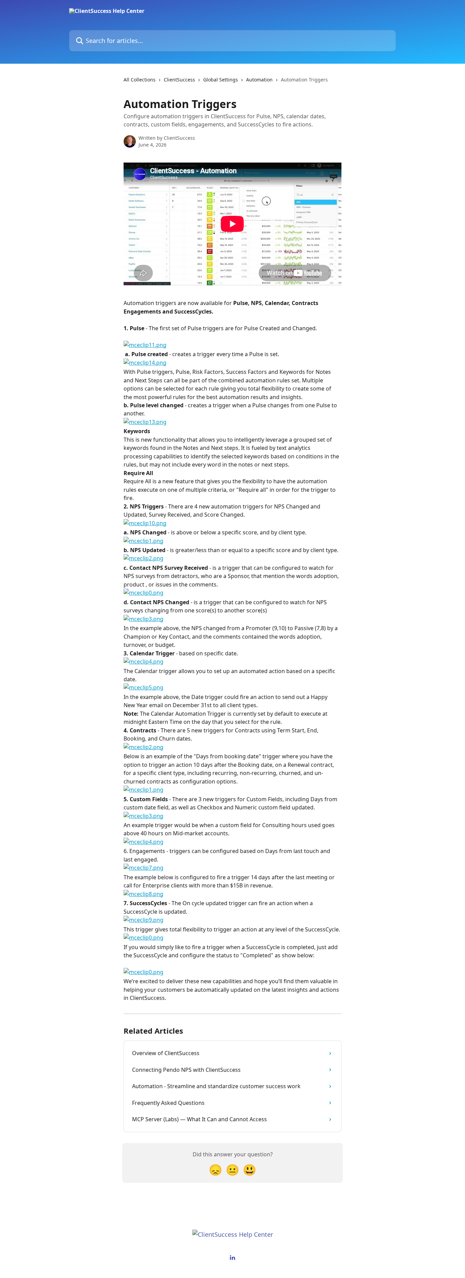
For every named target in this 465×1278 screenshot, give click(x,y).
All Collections (140, 79)
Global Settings (220, 79)
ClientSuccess (179, 79)
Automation (259, 79)
